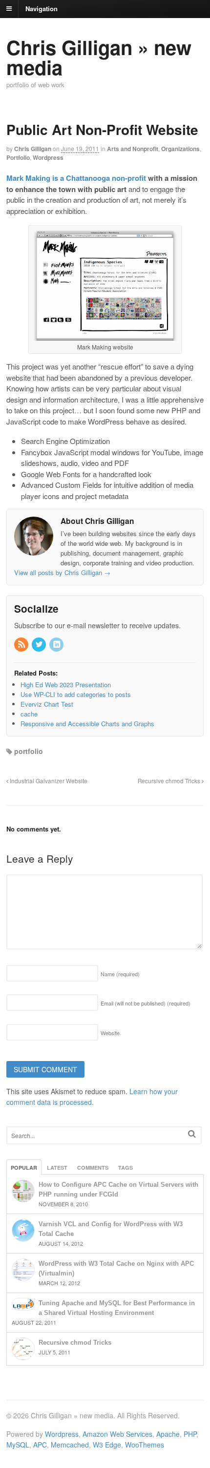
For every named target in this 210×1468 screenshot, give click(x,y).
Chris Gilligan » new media (98, 57)
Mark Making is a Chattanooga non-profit (76, 178)
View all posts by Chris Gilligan (62, 572)
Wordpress (48, 157)
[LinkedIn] (57, 644)
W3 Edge (107, 1444)
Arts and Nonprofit (132, 148)
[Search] (192, 1134)
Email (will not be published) (145, 1003)
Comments (92, 1167)
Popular (24, 1167)
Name (120, 974)
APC (40, 1444)
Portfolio (18, 157)
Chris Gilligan (32, 148)
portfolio (28, 751)
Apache (168, 1434)
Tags (125, 1167)
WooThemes (144, 1444)
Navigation (41, 8)
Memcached (70, 1444)
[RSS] (22, 644)
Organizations (180, 148)
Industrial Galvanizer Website (47, 781)
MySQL (17, 1444)
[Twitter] (39, 644)
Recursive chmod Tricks (170, 781)
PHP (190, 1434)
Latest (57, 1167)
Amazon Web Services (117, 1434)
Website (110, 1033)
